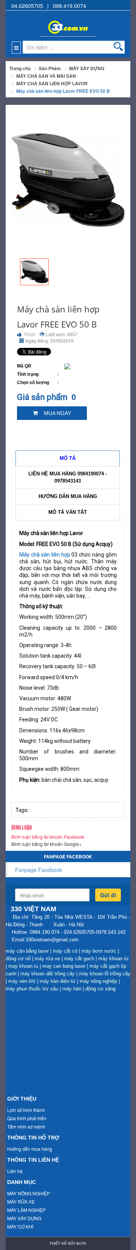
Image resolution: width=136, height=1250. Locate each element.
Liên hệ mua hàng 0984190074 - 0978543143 (67, 477)
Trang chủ (20, 68)
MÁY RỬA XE (21, 1201)
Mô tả (68, 458)
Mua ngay (54, 413)
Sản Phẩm (50, 68)
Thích (29, 334)
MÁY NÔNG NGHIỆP (28, 1193)
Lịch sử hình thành (26, 1110)
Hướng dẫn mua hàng (68, 496)
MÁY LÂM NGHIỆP (26, 1210)
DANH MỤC (21, 1182)
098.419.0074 (69, 5)
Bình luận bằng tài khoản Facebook (47, 836)
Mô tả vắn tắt (67, 512)
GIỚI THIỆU (21, 1099)
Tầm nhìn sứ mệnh (26, 1126)
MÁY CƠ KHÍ (20, 1226)
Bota (81, 1243)
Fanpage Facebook (38, 869)
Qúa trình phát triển (26, 1118)
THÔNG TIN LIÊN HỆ (33, 1160)
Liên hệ (15, 1171)
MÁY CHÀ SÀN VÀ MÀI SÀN (46, 75)
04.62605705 (27, 5)
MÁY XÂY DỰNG (86, 68)
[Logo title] (68, 23)
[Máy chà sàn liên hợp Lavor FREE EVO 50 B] (34, 271)
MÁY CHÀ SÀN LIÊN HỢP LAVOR (52, 83)
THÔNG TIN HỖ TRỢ (33, 1138)
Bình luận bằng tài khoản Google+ (46, 844)
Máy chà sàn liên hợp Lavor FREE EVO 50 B (63, 91)
